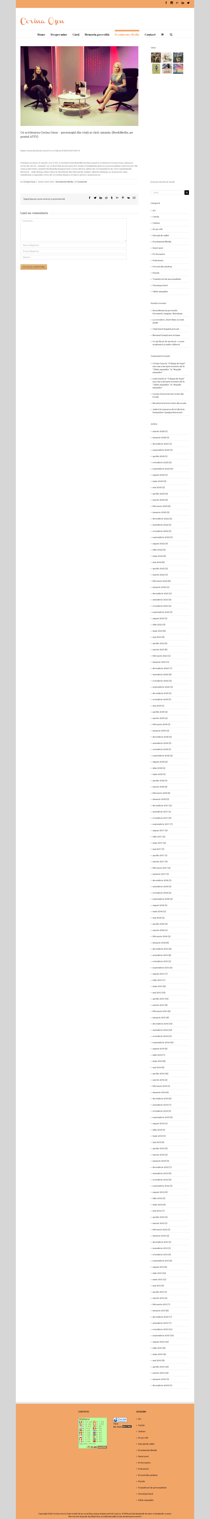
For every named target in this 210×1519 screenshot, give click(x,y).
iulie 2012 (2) (159, 1198)
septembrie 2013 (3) (163, 1117)
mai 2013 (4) (158, 1142)
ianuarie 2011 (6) (161, 1310)
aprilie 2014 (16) (160, 1073)
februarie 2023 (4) (161, 506)
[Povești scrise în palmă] (156, 68)
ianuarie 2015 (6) (161, 1017)
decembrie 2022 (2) (162, 519)
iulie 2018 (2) (159, 768)
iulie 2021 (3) (159, 624)
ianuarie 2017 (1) (161, 874)
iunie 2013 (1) (159, 1136)
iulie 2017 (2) (159, 836)
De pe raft (157, 229)
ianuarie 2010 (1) (161, 1379)
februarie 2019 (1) (161, 724)
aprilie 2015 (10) (160, 999)
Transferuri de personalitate (167, 279)
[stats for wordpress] (120, 1419)
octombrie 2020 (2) (162, 681)
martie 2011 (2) (160, 1298)
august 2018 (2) (160, 762)
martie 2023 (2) (160, 500)
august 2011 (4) (160, 1267)
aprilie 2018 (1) (160, 780)
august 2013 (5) (160, 1123)
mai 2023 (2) (159, 487)
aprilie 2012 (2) (160, 1217)
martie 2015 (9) (160, 1005)
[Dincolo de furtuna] (178, 68)
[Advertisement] (170, 127)
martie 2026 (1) (160, 431)
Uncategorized (160, 285)
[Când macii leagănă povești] (156, 57)
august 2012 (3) (160, 1192)
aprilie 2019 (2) (160, 712)
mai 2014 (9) (158, 1067)
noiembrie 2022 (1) (162, 525)
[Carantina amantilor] (167, 68)
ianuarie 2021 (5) (161, 662)
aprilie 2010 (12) (161, 1367)
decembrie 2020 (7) (162, 668)
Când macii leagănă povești (166, 329)
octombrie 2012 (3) (162, 1180)
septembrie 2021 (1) (162, 612)
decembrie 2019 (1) (162, 693)
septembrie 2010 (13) (163, 1335)
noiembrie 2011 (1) (162, 1248)
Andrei (156, 409)
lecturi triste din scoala (174, 403)
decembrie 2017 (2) (162, 805)
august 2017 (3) (160, 830)
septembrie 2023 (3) (163, 469)
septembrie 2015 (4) (162, 968)
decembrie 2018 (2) (162, 737)
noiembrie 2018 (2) (162, 743)
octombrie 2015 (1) (162, 961)
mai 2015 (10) (159, 992)
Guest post (158, 248)
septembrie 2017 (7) (163, 824)
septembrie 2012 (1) (162, 1186)
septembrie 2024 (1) (162, 450)
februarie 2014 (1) (161, 1086)
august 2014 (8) (160, 1049)
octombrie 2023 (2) (162, 462)
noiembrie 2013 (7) (162, 1105)
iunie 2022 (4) (159, 556)
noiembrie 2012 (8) (162, 1173)
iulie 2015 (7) (159, 980)
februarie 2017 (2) (161, 868)
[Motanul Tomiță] (167, 57)
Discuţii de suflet (161, 235)
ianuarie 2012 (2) (161, 1236)
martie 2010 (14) (160, 1373)
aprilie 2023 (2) (160, 494)
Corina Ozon (29, 182)
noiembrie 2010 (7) (162, 1323)
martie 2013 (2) (160, 1155)
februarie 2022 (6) (162, 581)
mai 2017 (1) (158, 849)
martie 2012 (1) (160, 1223)
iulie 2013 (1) (159, 1130)
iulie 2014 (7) (159, 1055)
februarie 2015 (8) (161, 1011)
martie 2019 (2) (160, 718)
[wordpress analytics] (127, 1427)
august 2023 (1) (160, 475)
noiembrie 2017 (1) (162, 812)
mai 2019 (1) (158, 706)
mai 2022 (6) (159, 562)
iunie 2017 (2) (159, 843)
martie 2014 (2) (160, 1080)
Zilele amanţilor (160, 291)
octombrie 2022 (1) (162, 531)
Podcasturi (158, 260)
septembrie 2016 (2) (163, 899)
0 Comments (81, 182)
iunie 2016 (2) (159, 911)
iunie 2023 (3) (159, 481)
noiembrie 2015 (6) (162, 955)
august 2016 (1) (160, 905)
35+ (154, 210)
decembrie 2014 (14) (162, 1024)
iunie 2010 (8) (159, 1354)
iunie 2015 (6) (159, 986)
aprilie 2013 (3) (160, 1148)
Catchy (156, 217)
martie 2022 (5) (160, 575)
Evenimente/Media (64, 182)
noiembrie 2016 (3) (162, 886)
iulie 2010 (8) (159, 1348)
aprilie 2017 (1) (160, 855)
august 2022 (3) (160, 543)
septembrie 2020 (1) (163, 687)
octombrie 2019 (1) (162, 699)
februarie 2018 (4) (161, 793)
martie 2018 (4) (160, 787)
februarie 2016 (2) (161, 936)
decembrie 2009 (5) (162, 1385)
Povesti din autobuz (162, 266)
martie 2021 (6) (160, 649)
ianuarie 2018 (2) (161, 799)
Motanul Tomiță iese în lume (166, 335)
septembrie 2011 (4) (162, 1261)
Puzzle (156, 273)
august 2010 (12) (161, 1342)
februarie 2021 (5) (161, 656)
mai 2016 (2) (158, 918)
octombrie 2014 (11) (162, 1036)
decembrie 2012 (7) (162, 1167)
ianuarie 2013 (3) (161, 1161)
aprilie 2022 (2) (160, 568)
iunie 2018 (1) (159, 774)
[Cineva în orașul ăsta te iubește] (178, 57)
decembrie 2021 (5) (162, 593)
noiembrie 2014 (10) (162, 1030)
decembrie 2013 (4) (162, 1098)
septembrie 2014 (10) (163, 1042)
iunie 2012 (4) (159, 1204)
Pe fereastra (159, 254)
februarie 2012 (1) (161, 1229)
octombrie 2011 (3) (162, 1254)
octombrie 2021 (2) (162, 606)
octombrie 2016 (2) (162, 893)
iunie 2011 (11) (159, 1279)
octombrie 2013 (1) (162, 1111)
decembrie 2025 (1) (162, 444)
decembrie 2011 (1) (162, 1242)
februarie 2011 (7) (161, 1304)
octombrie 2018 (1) (162, 749)
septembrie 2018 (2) (163, 755)
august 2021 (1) (160, 618)
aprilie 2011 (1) (160, 1292)
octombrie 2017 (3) (162, 818)
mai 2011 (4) (158, 1285)
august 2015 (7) (160, 974)
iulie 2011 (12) (159, 1273)
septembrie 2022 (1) (163, 537)
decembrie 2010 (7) (162, 1317)
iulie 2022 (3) (159, 550)
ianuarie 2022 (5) (161, 587)
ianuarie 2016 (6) (161, 943)
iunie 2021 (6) (159, 631)
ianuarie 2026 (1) (161, 437)
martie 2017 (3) (160, 861)
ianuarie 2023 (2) (161, 512)
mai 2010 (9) (158, 1360)
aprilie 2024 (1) (160, 456)
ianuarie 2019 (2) (161, 731)
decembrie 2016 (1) (162, 880)
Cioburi (156, 223)
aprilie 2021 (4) (160, 643)
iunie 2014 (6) (159, 1061)
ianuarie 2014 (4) (161, 1092)
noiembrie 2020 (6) (162, 674)
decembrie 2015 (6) (162, 949)
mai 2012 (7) (158, 1211)
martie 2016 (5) (160, 930)
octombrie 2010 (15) (162, 1329)
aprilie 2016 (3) (160, 924)
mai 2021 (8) (158, 637)
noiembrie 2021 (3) (162, 600)
